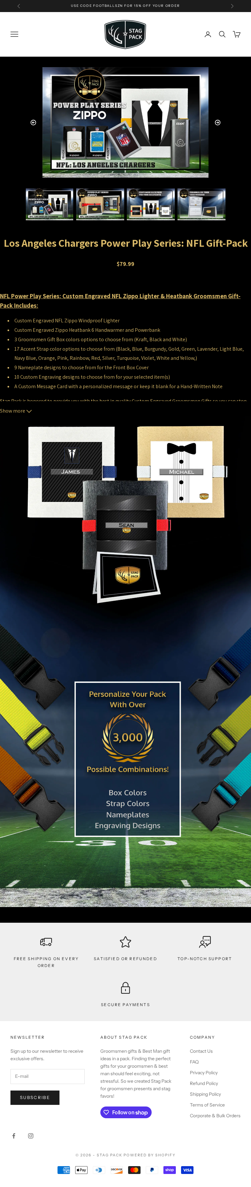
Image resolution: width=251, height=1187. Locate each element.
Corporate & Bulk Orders (215, 1116)
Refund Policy (204, 1083)
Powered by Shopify (150, 1155)
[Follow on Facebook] (13, 1136)
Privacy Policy (204, 1073)
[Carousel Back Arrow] (33, 122)
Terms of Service (207, 1105)
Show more (13, 410)
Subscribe (35, 1097)
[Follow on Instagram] (30, 1136)
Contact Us (201, 1051)
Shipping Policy (205, 1094)
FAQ (194, 1062)
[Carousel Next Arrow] (218, 122)
